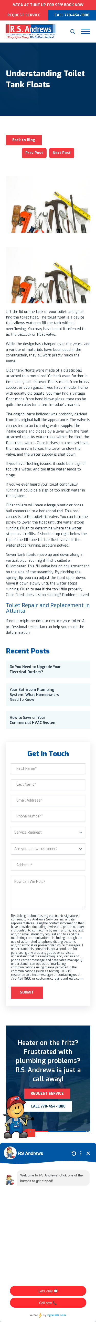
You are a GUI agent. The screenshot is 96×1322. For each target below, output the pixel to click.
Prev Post (34, 152)
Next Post (62, 152)
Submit (27, 992)
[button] (73, 31)
